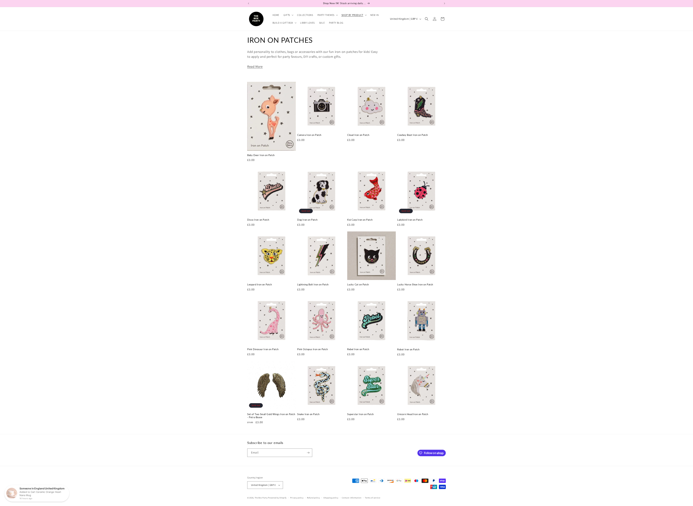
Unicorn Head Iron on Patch (412, 414)
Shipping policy (330, 497)
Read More (255, 66)
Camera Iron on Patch (309, 134)
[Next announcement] (444, 3)
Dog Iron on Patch (307, 219)
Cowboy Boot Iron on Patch (412, 134)
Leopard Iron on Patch (259, 284)
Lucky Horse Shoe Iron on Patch (415, 284)
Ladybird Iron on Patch (409, 219)
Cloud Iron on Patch (358, 134)
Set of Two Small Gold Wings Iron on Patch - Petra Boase (271, 416)
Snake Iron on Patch (308, 414)
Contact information (351, 497)
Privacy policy (297, 497)
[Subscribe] (308, 452)
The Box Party (261, 497)
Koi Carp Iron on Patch (359, 219)
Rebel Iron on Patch (358, 349)
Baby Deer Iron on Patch (261, 155)
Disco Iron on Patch (258, 219)
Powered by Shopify (277, 497)
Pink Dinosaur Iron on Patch (262, 349)
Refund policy (313, 497)
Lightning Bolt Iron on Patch (313, 284)
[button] (288, 15)
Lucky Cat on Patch (358, 284)
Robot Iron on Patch (408, 349)
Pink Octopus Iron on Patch (312, 349)
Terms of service (372, 497)
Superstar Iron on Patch (360, 414)
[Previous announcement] (248, 3)
